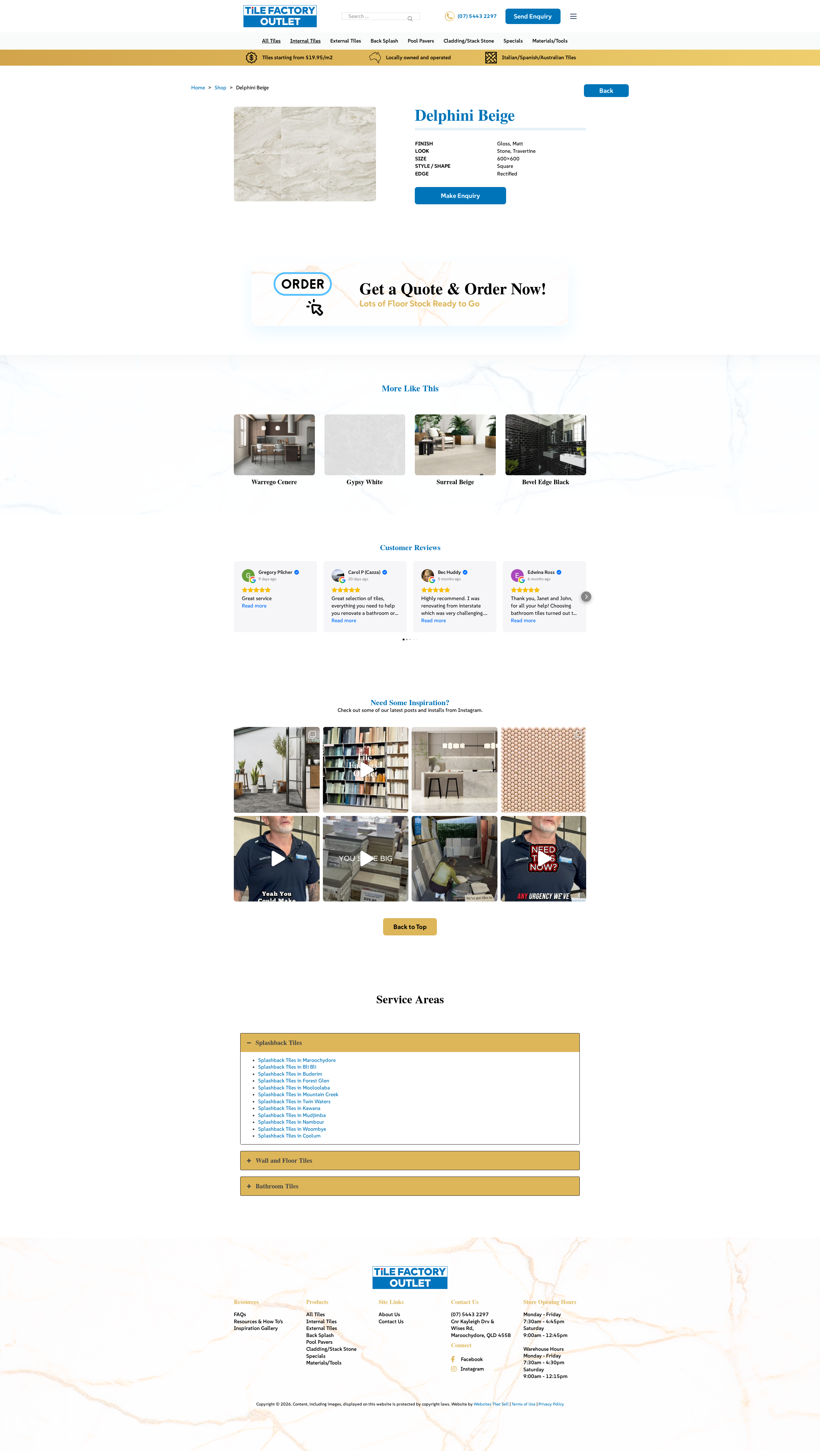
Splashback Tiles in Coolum (289, 1135)
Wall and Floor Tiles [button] (284, 1160)
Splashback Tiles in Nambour (291, 1122)
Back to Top (410, 927)
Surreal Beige (455, 481)
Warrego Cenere (274, 481)
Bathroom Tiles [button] (277, 1186)
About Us (389, 1314)
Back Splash (384, 40)
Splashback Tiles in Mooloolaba (294, 1087)
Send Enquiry (533, 16)
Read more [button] (254, 605)
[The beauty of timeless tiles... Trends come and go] (454, 770)
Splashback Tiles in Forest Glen (293, 1080)
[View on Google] (248, 575)
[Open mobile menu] (573, 16)
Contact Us (391, 1321)
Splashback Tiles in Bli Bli (287, 1067)
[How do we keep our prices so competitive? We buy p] (366, 859)
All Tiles (271, 40)
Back (606, 90)
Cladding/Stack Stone (469, 40)
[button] (234, 596)
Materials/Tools (550, 40)
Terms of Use (524, 1404)
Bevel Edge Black (545, 481)
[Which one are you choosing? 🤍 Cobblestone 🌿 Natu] (277, 770)
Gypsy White (365, 481)
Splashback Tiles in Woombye (292, 1129)
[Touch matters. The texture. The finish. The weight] (543, 770)
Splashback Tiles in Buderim (290, 1074)
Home (198, 87)
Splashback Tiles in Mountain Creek (298, 1094)
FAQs (240, 1314)
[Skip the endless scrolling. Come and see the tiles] (366, 770)
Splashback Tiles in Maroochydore (297, 1060)
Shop (220, 87)
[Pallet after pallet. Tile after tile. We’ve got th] (543, 859)
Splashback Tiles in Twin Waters (294, 1101)
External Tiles (345, 40)
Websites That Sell (491, 1404)
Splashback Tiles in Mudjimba (292, 1115)
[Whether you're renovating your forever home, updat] (454, 859)
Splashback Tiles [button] (279, 1042)
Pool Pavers (421, 40)
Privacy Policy (551, 1404)
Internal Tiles (305, 40)
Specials (513, 40)
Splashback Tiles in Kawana (289, 1108)
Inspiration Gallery (256, 1328)
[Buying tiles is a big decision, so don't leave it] (277, 859)
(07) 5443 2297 (477, 16)
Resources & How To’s (258, 1321)
